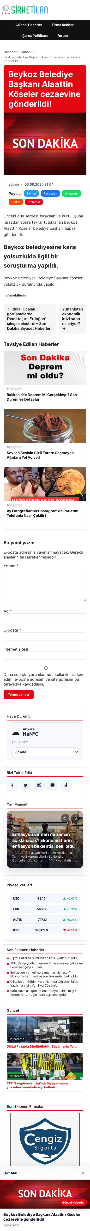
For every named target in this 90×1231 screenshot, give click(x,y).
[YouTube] (52, 785)
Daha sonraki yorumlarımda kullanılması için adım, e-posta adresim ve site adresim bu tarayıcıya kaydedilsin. (43, 679)
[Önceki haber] (65, 818)
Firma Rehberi (63, 25)
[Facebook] (12, 785)
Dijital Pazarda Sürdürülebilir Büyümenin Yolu (43, 958)
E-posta (12, 630)
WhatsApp (71, 193)
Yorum (11, 565)
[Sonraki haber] (75, 818)
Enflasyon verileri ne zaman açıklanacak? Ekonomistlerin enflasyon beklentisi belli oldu (44, 974)
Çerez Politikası (35, 36)
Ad (8, 611)
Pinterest (34, 202)
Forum (62, 36)
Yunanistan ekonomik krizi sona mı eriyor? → (72, 319)
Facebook (50, 193)
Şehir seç (19, 742)
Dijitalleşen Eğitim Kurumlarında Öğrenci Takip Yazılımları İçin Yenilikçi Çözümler (44, 983)
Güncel (26, 52)
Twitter (31, 193)
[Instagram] (39, 785)
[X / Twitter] (25, 785)
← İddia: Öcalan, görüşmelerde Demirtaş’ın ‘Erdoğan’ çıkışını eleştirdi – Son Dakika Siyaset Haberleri (29, 319)
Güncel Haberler (29, 25)
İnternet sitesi (16, 649)
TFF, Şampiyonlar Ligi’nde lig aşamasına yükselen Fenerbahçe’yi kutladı (46, 965)
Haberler (10, 52)
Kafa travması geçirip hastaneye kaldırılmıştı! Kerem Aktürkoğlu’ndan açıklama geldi (43, 992)
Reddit (16, 202)
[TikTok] (66, 785)
